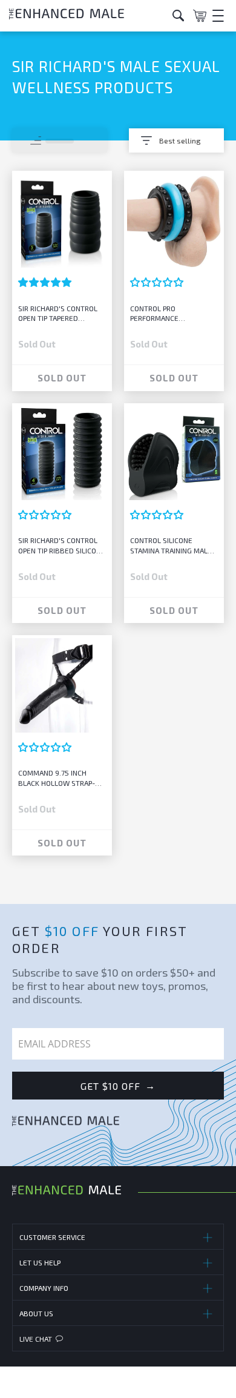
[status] (59, 140)
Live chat (35, 1338)
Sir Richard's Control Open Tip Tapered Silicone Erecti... (57, 314)
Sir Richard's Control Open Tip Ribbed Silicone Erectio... (61, 546)
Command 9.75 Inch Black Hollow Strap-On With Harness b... (61, 778)
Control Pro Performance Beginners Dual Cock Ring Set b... (168, 314)
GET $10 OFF (118, 1086)
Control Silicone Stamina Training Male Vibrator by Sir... (171, 546)
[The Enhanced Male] (86, 15)
